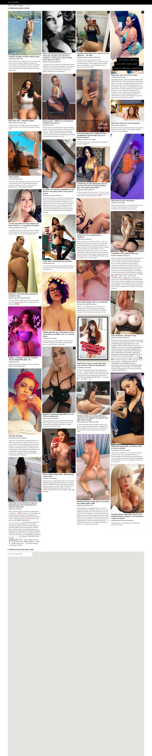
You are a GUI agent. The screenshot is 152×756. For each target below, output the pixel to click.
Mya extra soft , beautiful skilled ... (22, 121)
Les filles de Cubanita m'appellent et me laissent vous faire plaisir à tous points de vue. (58, 191)
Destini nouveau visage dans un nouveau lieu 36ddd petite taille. (93, 502)
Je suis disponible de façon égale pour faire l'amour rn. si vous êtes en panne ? (24, 225)
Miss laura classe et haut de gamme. (125, 123)
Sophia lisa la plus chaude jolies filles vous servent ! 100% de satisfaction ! (91, 364)
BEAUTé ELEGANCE (13, 2)
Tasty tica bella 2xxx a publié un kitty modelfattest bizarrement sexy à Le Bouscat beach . (91, 135)
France (15, 5)
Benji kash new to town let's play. (124, 75)
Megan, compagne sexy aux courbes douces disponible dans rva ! (23, 359)
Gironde (20, 5)
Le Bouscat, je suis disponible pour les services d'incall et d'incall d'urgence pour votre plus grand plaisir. (92, 186)
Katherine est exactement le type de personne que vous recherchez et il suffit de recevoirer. (23, 505)
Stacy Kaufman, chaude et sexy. (124, 336)
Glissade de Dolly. (16, 436)
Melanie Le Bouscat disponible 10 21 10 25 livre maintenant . (58, 415)
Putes (9, 5)
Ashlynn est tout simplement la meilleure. (89, 236)
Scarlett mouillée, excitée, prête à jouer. (24, 57)
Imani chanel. (14, 177)
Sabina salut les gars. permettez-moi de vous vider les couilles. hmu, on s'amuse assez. (58, 334)
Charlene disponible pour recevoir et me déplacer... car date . (93, 54)
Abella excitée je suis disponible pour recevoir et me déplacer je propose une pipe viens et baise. (92, 418)
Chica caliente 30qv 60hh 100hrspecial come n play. (58, 475)
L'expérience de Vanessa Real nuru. (125, 253)
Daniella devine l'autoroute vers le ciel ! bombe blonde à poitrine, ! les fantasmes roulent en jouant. (127, 516)
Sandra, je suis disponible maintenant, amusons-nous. (23, 295)
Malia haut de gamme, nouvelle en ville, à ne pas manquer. (126, 447)
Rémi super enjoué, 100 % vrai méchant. (92, 302)
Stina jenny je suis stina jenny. (123, 201)
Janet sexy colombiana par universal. (57, 261)
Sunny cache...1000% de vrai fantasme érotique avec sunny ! (58, 122)
